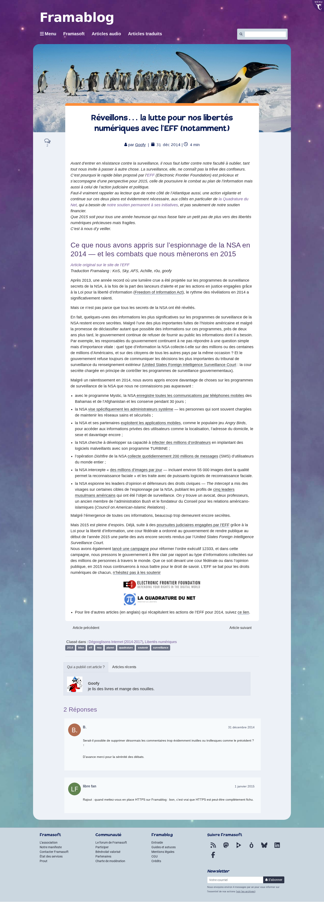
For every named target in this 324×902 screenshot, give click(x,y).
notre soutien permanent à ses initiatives (142, 205)
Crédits (156, 861)
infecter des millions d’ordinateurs (181, 442)
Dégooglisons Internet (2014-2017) (116, 642)
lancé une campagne (130, 549)
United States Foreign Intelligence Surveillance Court (189, 365)
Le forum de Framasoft (111, 842)
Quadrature (126, 647)
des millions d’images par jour (136, 470)
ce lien (243, 612)
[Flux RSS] (213, 848)
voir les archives (246, 891)
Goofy (140, 145)
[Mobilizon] (251, 848)
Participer (102, 847)
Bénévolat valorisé (107, 852)
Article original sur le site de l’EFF (100, 265)
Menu (50, 33)
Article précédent (86, 628)
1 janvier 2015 (245, 786)
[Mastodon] (226, 848)
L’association (49, 842)
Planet (110, 647)
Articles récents (124, 667)
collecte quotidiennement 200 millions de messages (173, 456)
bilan (81, 647)
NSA (99, 647)
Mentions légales (162, 852)
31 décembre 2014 (241, 727)
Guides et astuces (163, 847)
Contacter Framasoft (54, 852)
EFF (151, 175)
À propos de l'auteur (85, 667)
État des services (51, 856)
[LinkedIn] (277, 848)
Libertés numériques (161, 642)
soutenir (143, 647)
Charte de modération (110, 861)
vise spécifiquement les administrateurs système (130, 409)
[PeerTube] (239, 848)
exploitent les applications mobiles (151, 423)
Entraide (157, 842)
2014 (70, 647)
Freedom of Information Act (158, 292)
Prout (43, 861)
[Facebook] (213, 857)
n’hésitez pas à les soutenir (137, 572)
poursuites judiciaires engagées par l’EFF (193, 525)
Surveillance (160, 647)
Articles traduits (145, 33)
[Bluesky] (264, 848)
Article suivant (240, 628)
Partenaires (103, 856)
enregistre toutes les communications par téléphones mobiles (190, 395)
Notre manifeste (51, 847)
